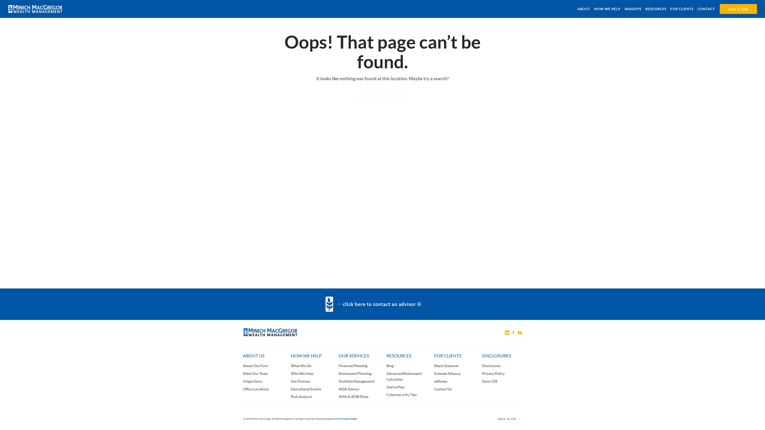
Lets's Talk (738, 9)
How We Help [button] (607, 9)
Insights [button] (633, 9)
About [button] (583, 9)
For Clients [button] (681, 9)
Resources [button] (655, 9)
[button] (519, 420)
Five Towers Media (347, 418)
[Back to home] (35, 9)
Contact (706, 9)
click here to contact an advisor (379, 304)
